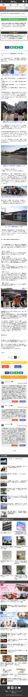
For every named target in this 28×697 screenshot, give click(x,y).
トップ (2, 10)
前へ (9, 357)
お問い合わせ (14, 692)
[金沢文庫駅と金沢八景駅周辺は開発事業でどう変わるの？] (21, 47)
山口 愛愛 (25, 50)
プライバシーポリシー (19, 691)
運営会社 (6, 691)
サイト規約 (12, 691)
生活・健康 (5, 10)
